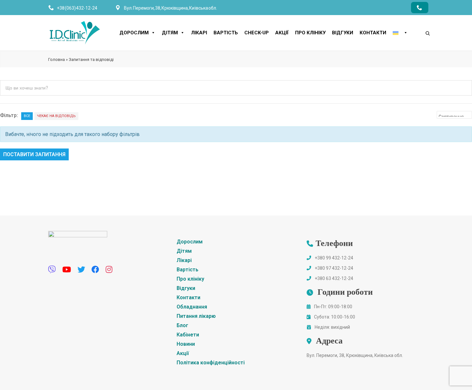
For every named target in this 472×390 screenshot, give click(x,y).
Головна (56, 59)
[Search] (421, 22)
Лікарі (199, 33)
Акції (282, 33)
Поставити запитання (34, 154)
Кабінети (188, 335)
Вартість (226, 33)
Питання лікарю (196, 316)
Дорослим (134, 33)
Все (27, 116)
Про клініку (310, 33)
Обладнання (192, 307)
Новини (186, 344)
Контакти (373, 33)
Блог (182, 325)
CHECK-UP (256, 33)
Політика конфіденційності (211, 363)
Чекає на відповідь (56, 116)
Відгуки (342, 33)
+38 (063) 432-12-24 (77, 8)
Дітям (170, 33)
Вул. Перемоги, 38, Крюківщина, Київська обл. (355, 355)
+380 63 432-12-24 (334, 278)
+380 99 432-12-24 (334, 257)
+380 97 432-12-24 (334, 268)
